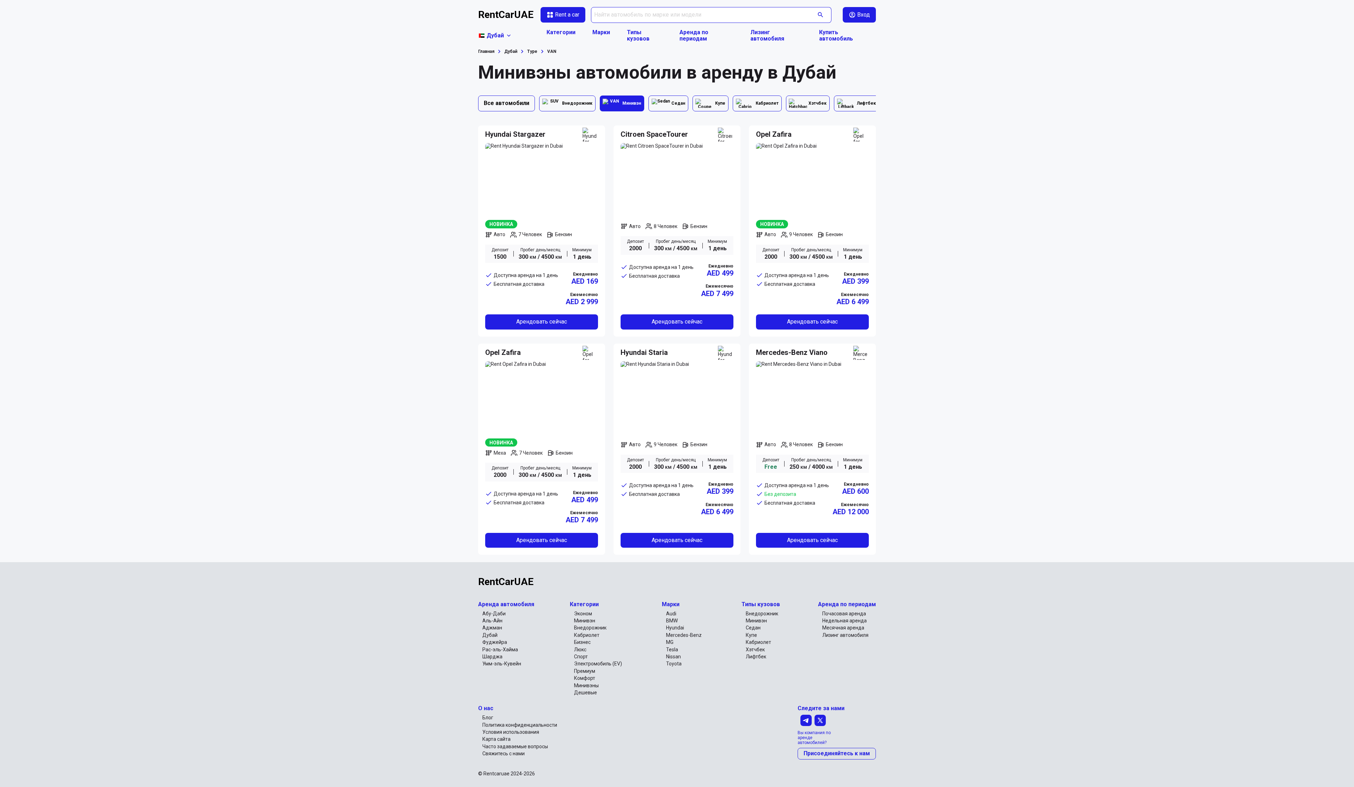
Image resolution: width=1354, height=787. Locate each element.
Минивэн (584, 620)
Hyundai (675, 628)
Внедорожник (590, 628)
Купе (751, 635)
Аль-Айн (492, 620)
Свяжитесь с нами (503, 753)
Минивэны (586, 685)
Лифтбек (756, 656)
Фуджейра (494, 642)
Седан (753, 628)
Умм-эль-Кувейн (501, 663)
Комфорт (584, 678)
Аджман (492, 628)
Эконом (583, 613)
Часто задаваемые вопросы (515, 746)
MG (669, 642)
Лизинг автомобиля (767, 35)
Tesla (672, 649)
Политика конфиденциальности (519, 725)
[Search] (820, 15)
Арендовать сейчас (541, 321)
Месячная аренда (843, 628)
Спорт (581, 656)
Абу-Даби (494, 613)
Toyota (674, 663)
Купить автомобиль (836, 35)
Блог (487, 717)
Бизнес (582, 642)
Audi (671, 613)
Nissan (673, 656)
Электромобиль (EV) (598, 663)
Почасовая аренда (844, 613)
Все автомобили (506, 103)
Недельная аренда (844, 620)
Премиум (584, 671)
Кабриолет (586, 635)
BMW (672, 620)
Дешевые (585, 692)
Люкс (580, 649)
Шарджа (492, 656)
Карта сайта (496, 739)
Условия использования (510, 732)
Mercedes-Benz (684, 635)
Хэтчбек (755, 649)
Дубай (490, 635)
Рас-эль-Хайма (500, 649)
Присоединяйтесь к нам (837, 753)
